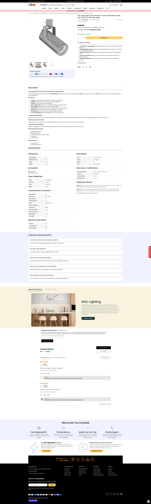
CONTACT (111, 1)
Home (29, 13)
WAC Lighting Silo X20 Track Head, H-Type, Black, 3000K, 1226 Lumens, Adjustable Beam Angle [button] (63, 399)
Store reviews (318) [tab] (54, 357)
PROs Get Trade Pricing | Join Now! (36, 1)
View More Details (82, 62)
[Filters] (101, 357)
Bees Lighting (35, 498)
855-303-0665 (117, 1)
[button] (60, 11)
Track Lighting (35, 13)
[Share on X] (86, 66)
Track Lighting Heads (43, 13)
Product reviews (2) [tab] (45, 357)
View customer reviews (47, 340)
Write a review (103, 347)
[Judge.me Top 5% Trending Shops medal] (93, 459)
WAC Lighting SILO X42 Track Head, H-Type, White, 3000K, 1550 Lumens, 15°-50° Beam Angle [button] (63, 378)
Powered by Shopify (42, 498)
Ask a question (103, 351)
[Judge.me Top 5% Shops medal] (88, 459)
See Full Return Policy (93, 193)
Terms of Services (45, 488)
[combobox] (57, 4)
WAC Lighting (84, 19)
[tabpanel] (75, 310)
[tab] (35, 289)
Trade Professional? (90, 29)
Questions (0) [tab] (62, 357)
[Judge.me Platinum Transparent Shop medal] (78, 459)
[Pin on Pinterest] (90, 66)
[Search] (73, 5)
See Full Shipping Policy (81, 193)
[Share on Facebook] (83, 66)
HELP (106, 1)
